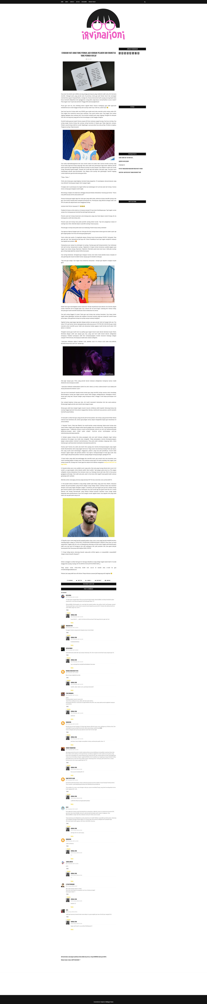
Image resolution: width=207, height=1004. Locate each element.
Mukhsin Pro (69, 626)
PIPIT (67, 807)
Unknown (68, 722)
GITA (67, 910)
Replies (68, 613)
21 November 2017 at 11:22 (77, 616)
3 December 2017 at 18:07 (72, 809)
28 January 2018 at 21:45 (77, 923)
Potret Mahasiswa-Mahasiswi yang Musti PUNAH (131, 168)
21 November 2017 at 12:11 (72, 695)
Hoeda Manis (69, 648)
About (66, 1)
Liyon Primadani (70, 884)
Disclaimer (84, 1)
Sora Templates (101, 1002)
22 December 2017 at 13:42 (72, 841)
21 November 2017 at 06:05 (72, 672)
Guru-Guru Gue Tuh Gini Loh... (126, 157)
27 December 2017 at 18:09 (72, 863)
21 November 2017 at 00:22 (72, 650)
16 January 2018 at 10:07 (72, 886)
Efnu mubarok (69, 693)
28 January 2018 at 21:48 (77, 798)
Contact (72, 1)
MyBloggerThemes (109, 1002)
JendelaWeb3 (69, 862)
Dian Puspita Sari (70, 778)
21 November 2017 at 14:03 (77, 713)
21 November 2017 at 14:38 (72, 749)
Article (78, 1)
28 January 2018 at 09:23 (72, 911)
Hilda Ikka (68, 595)
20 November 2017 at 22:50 (72, 597)
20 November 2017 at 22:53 (72, 627)
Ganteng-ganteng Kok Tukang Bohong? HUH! (130, 172)
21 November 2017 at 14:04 (77, 739)
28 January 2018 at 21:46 (77, 830)
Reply (67, 610)
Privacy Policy (92, 1)
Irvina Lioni (74, 615)
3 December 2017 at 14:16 (72, 780)
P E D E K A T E (122, 165)
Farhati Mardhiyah (70, 748)
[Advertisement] (90, 965)
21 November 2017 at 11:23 (77, 661)
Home (62, 1)
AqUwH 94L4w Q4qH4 (124, 161)
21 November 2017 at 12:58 (72, 724)
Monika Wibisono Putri (72, 671)
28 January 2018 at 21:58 (77, 769)
